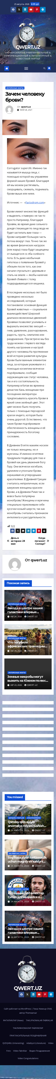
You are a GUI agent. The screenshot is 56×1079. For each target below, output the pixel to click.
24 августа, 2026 (20, 830)
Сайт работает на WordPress (18, 1008)
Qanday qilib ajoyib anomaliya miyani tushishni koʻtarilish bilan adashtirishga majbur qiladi (27, 828)
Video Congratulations (28, 1058)
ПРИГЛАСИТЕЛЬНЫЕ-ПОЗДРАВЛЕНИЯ (28, 1035)
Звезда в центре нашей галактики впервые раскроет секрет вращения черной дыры (25, 614)
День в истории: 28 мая (18, 541)
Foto (8, 1050)
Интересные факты (14, 88)
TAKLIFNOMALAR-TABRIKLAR (39, 1020)
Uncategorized (33, 818)
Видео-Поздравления (39, 1050)
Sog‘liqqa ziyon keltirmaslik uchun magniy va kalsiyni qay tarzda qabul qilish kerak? (27, 863)
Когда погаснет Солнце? (40, 541)
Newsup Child (45, 1008)
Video (51, 1043)
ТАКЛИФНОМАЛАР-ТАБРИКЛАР (28, 1028)
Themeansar (31, 1012)
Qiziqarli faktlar (16, 818)
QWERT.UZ (28, 47)
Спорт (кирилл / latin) (18, 889)
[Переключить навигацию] (26, 68)
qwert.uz (26, 107)
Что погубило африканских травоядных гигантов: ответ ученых (27, 646)
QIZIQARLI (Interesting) (13, 1043)
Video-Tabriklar (20, 1050)
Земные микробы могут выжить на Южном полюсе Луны (27, 680)
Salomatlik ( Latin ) (17, 853)
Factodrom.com (35, 202)
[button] (44, 68)
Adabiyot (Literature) (36, 1043)
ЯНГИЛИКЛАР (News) (13, 1020)
